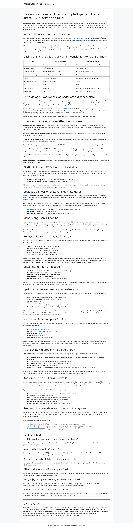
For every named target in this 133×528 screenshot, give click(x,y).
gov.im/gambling (40, 335)
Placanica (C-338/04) (64, 109)
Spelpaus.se (27, 195)
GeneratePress (81, 525)
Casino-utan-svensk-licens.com (38, 4)
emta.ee (39, 333)
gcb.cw (39, 331)
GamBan (30, 209)
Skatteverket (41, 185)
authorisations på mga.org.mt (40, 329)
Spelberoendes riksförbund (36, 428)
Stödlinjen (30, 426)
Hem (107, 4)
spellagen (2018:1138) (80, 38)
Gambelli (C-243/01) (48, 109)
